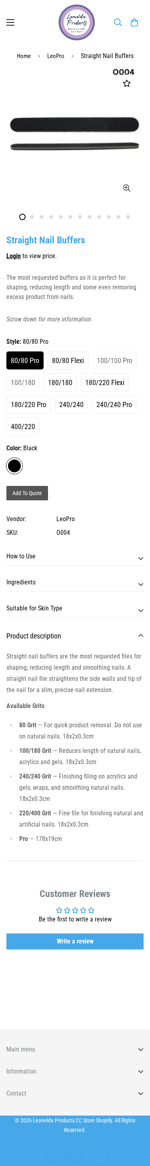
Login (13, 256)
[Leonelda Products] (75, 22)
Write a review (75, 941)
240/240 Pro (114, 404)
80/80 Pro (25, 360)
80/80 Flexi (68, 360)
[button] (134, 22)
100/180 (23, 382)
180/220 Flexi (104, 382)
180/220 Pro (28, 404)
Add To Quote (27, 493)
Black (14, 466)
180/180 (60, 382)
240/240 (71, 404)
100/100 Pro (114, 360)
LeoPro (55, 56)
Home (24, 56)
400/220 (23, 426)
